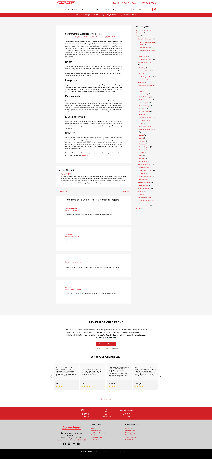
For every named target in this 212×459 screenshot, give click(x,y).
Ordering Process (130, 430)
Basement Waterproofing (145, 62)
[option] (66, 376)
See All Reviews (106, 399)
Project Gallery (95, 439)
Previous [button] (52, 376)
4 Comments (69, 37)
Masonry (142, 194)
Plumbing (142, 144)
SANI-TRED (85, 155)
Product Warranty (96, 437)
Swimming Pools (144, 206)
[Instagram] (69, 443)
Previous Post (61, 191)
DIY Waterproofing (143, 106)
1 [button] (105, 395)
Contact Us (128, 428)
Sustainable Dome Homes (147, 50)
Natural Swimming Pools (146, 200)
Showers (142, 158)
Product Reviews (96, 430)
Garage (141, 135)
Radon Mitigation (144, 147)
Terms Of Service (130, 437)
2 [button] (107, 395)
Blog (76, 37)
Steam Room (143, 161)
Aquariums (142, 173)
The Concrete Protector (111, 452)
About (93, 428)
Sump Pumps (143, 74)
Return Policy (129, 435)
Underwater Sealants (145, 176)
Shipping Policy (130, 433)
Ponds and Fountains (143, 188)
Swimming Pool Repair (144, 197)
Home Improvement (143, 112)
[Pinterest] (78, 443)
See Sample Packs (106, 344)
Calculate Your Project (98, 435)
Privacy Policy (129, 439)
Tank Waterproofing (145, 100)
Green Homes (141, 109)
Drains (141, 123)
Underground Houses (145, 59)
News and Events (142, 185)
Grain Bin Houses (144, 47)
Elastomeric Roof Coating (147, 85)
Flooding (142, 68)
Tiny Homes (143, 56)
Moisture (142, 141)
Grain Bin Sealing (144, 97)
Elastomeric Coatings (85, 37)
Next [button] (160, 376)
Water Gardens (143, 179)
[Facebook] (64, 443)
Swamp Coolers (146, 120)
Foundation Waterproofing (147, 129)
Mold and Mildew (144, 71)
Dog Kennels (140, 209)
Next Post (127, 191)
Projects (140, 191)
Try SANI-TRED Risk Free (98, 433)
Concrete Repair (142, 103)
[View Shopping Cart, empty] (154, 9)
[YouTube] (73, 443)
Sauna (141, 155)
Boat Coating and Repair (145, 77)
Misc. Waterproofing (98, 37)
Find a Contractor (125, 452)
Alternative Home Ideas (144, 39)
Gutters (141, 138)
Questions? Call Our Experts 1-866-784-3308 (134, 3)
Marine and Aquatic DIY (144, 164)
